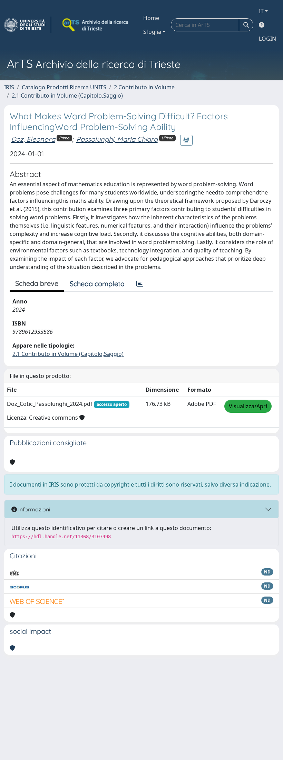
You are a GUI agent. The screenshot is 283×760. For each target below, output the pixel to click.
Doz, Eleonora (33, 139)
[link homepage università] (96, 25)
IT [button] (261, 11)
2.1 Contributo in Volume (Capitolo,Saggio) (67, 95)
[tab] (139, 284)
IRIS (9, 87)
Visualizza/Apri (248, 406)
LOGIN (267, 38)
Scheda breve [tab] (36, 283)
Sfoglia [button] (152, 32)
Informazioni (33, 509)
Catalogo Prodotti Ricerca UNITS (64, 87)
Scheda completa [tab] (97, 283)
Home (151, 18)
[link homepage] (27, 25)
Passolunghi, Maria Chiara (117, 139)
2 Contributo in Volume (144, 87)
